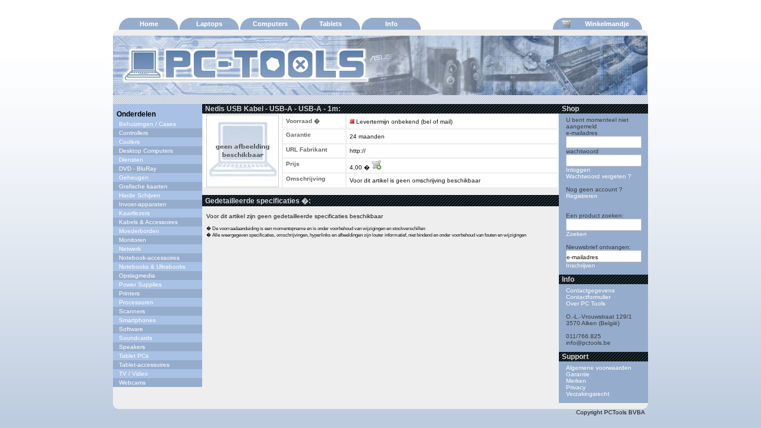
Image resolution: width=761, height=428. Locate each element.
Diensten (131, 159)
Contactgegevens (590, 290)
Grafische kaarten (143, 186)
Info (391, 23)
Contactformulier (588, 297)
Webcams (132, 382)
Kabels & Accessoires (148, 222)
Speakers (132, 347)
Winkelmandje (607, 23)
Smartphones (137, 320)
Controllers (133, 133)
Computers (270, 23)
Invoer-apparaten (142, 204)
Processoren (136, 302)
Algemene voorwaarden (598, 367)
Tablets (330, 23)
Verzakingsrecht (587, 394)
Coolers (129, 142)
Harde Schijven (140, 195)
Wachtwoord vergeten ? (598, 176)
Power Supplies (140, 284)
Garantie (578, 374)
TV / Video (133, 373)
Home (149, 23)
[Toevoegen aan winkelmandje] (376, 167)
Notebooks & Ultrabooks (152, 266)
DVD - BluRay (137, 168)
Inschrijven (580, 265)
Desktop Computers (146, 150)
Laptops (209, 23)
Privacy (576, 387)
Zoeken (576, 234)
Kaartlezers (134, 213)
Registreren (582, 196)
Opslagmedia (137, 275)
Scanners (132, 311)
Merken (576, 380)
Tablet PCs (134, 356)
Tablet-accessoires (144, 364)
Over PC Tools (585, 303)
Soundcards (135, 338)
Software (131, 329)
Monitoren (132, 240)
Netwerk (130, 249)
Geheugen (134, 177)
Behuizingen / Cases (147, 124)
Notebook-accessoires (149, 257)
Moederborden (139, 231)
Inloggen (578, 169)
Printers (129, 293)
